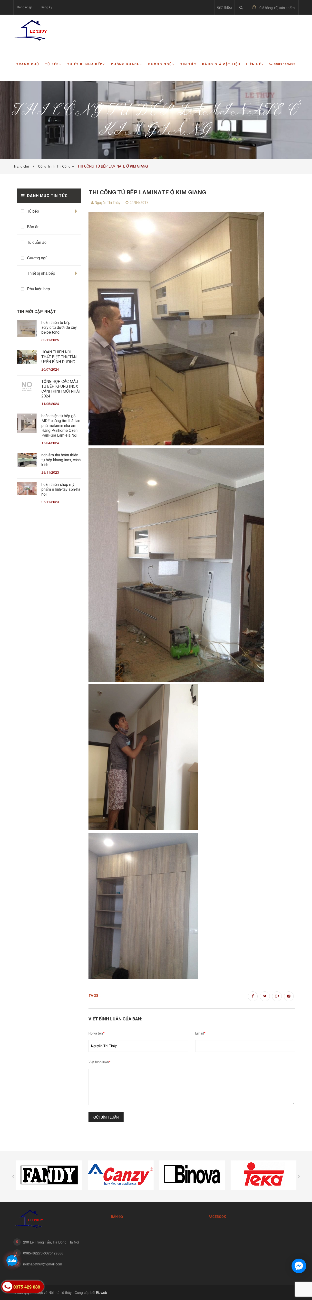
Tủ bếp (52, 64)
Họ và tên (96, 1033)
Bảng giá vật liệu (221, 64)
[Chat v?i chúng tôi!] (299, 1266)
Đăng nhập (24, 7)
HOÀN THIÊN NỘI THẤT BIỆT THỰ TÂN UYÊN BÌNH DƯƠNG (59, 357)
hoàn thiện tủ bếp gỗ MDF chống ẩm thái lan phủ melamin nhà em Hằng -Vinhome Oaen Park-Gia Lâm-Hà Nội (60, 426)
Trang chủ (27, 64)
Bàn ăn (33, 226)
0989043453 (285, 64)
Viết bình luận (99, 1062)
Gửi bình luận (106, 1117)
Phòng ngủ (160, 64)
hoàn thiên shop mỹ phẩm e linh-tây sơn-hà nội (60, 489)
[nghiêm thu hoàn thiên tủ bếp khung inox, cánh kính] (27, 460)
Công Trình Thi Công (54, 166)
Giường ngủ (37, 258)
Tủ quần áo (37, 242)
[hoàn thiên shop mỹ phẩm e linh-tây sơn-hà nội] (27, 489)
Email (200, 1033)
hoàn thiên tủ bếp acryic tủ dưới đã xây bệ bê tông (59, 327)
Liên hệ (253, 64)
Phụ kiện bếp (38, 289)
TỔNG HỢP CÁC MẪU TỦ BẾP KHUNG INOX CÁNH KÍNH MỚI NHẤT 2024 (61, 388)
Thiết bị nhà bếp (85, 64)
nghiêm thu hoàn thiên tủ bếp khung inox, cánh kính (61, 460)
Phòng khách (125, 64)
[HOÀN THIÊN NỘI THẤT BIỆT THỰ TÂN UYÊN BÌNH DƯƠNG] (27, 357)
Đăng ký (46, 7)
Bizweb (101, 1292)
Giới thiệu (224, 7)
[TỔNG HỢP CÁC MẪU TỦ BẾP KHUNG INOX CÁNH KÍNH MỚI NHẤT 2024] (27, 387)
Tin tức (188, 64)
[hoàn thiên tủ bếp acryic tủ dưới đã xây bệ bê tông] (27, 329)
